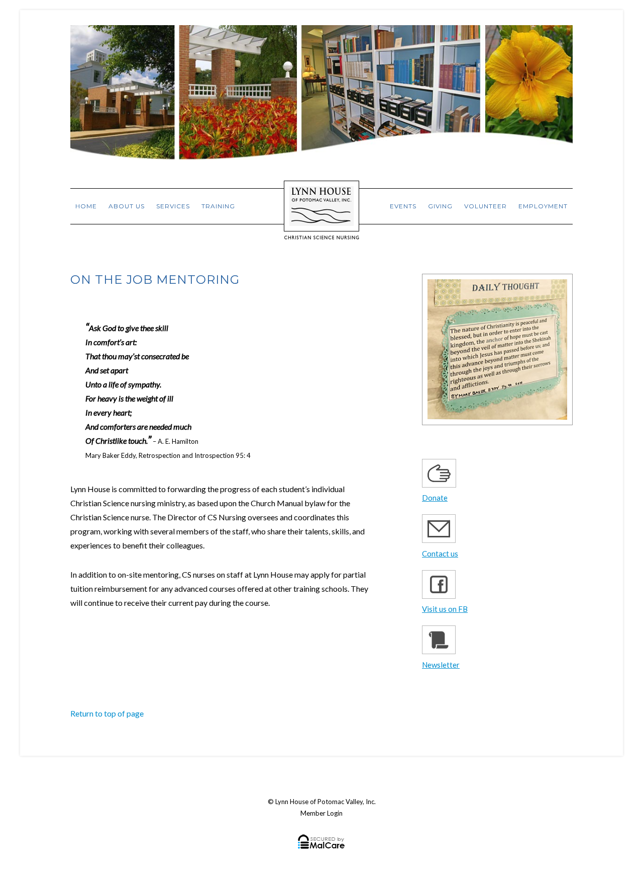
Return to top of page (107, 713)
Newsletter (441, 664)
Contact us (440, 553)
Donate (435, 497)
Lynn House (321, 202)
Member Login (321, 813)
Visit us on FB (445, 608)
